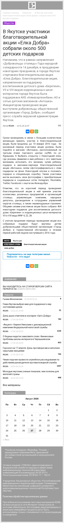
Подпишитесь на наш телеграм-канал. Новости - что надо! (29, 255)
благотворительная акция (35, 244)
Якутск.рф (17, 241)
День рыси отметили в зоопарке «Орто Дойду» (27, 316)
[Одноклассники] (32, 131)
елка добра (9, 248)
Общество (9, 23)
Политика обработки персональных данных (25, 496)
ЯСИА (11, 126)
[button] (58, 5)
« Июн (6, 439)
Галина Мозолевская (12, 299)
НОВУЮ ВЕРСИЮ (26, 289)
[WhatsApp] (36, 131)
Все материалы (12, 385)
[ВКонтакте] (28, 131)
